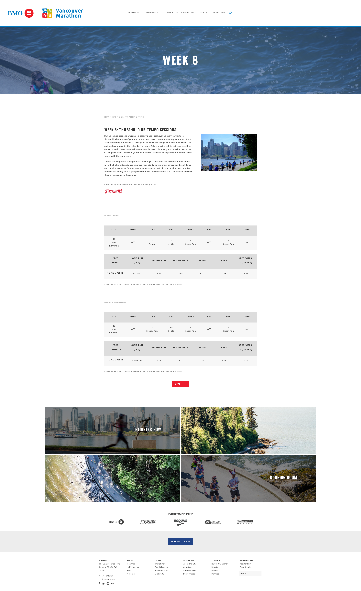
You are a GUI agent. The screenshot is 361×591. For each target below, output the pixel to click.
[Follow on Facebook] (99, 583)
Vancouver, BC (152, 13)
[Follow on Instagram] (107, 583)
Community (170, 13)
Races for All (134, 13)
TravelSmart (160, 564)
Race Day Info (219, 13)
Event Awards (189, 574)
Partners (215, 574)
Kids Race (131, 574)
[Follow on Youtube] (112, 583)
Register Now (245, 564)
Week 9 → (180, 384)
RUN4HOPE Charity (220, 564)
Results (203, 13)
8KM (129, 570)
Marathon (131, 564)
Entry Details (245, 567)
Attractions (187, 567)
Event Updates (161, 570)
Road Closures (161, 567)
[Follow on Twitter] (103, 583)
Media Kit (216, 570)
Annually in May (180, 541)
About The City (189, 564)
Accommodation (190, 570)
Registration (187, 13)
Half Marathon (133, 567)
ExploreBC (159, 574)
